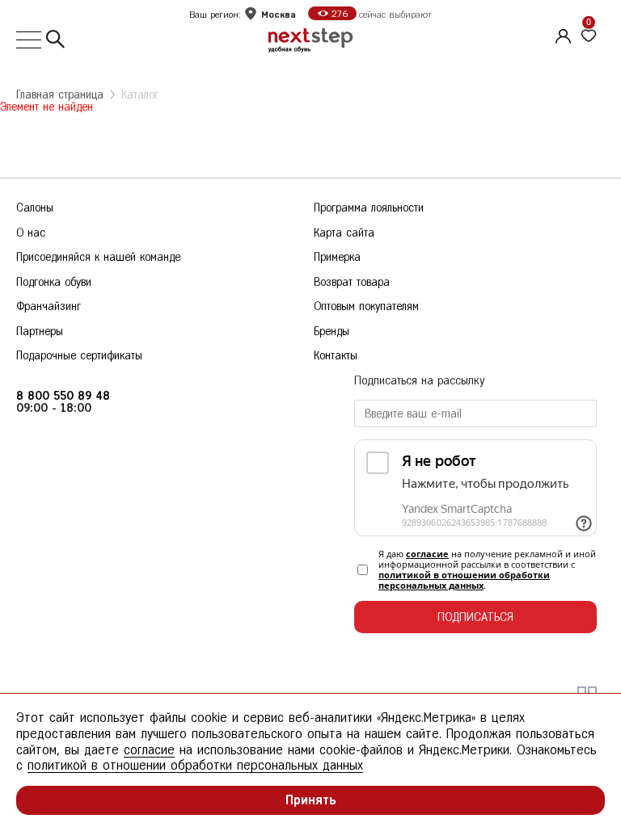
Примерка (337, 257)
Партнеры (39, 331)
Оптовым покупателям (366, 306)
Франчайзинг (48, 306)
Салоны (34, 208)
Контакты (335, 356)
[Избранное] (589, 36)
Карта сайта (344, 233)
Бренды (331, 331)
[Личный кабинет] (561, 34)
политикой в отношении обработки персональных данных (464, 580)
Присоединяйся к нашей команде (98, 257)
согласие (427, 554)
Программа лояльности (369, 208)
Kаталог (139, 95)
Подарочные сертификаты (79, 356)
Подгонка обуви (53, 282)
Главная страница (60, 95)
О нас (30, 233)
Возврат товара (352, 282)
